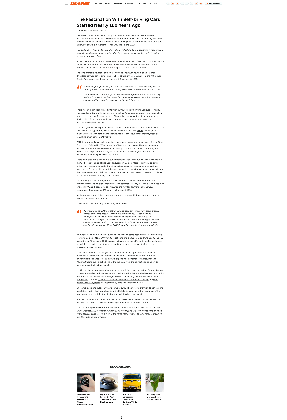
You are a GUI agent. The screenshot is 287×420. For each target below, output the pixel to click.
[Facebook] (168, 3)
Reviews (118, 3)
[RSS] (201, 3)
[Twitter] (182, 3)
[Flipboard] (177, 3)
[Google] (196, 3)
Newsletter (214, 3)
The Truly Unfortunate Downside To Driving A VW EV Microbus (130, 399)
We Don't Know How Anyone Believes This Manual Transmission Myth (85, 399)
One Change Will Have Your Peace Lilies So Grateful (153, 397)
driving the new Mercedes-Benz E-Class (125, 35)
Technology (82, 14)
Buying (153, 3)
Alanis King (83, 30)
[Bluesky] (172, 3)
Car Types (141, 3)
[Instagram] (191, 3)
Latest (98, 3)
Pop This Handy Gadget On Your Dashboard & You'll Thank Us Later (108, 398)
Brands (129, 3)
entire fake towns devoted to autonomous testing (124, 279)
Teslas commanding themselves (130, 276)
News (108, 3)
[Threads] (187, 3)
